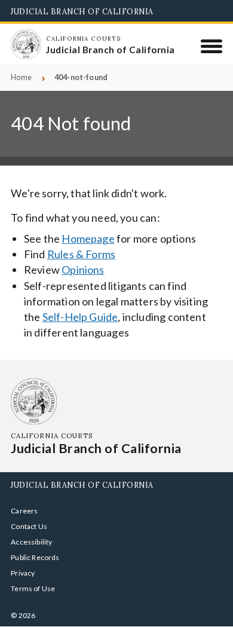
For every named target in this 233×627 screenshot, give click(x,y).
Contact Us (29, 526)
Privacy (23, 572)
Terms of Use (33, 588)
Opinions (83, 269)
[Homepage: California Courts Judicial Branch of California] (26, 44)
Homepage (88, 238)
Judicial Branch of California (82, 11)
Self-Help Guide (80, 316)
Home (21, 77)
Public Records (35, 557)
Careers (24, 510)
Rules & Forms (81, 254)
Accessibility (31, 541)
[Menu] (212, 46)
